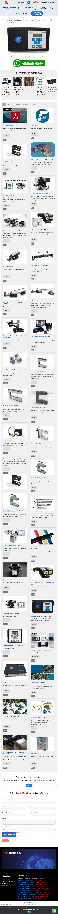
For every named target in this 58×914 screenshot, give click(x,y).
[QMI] (18, 13)
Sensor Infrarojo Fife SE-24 (38, 407)
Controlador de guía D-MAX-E (11, 613)
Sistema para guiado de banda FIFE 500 (14, 579)
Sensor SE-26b (7, 440)
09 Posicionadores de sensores (39, 265)
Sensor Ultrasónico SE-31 (38, 443)
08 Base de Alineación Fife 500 (11, 231)
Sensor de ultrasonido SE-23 (11, 405)
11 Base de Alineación (37, 301)
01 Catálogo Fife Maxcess (10, 125)
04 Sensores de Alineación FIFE (11, 161)
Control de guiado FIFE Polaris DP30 (41, 616)
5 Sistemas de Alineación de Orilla (40, 193)
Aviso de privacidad (29, 902)
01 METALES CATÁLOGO (38, 682)
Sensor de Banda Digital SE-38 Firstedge (14, 459)
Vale (29, 911)
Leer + (6, 135)
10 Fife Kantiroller (8, 266)
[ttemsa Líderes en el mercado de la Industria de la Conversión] (6, 2)
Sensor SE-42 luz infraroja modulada (41, 477)
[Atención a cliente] (37, 13)
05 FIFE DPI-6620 (35, 753)
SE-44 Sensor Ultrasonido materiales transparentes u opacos (13, 511)
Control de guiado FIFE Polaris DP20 (13, 645)
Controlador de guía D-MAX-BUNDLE (41, 650)
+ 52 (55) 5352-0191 (37, 780)
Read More (35, 656)
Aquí (29, 785)
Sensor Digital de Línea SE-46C (11, 545)
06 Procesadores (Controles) (11, 195)
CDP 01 (5, 682)
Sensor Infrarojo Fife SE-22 (38, 372)
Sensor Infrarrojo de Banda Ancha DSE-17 (42, 513)
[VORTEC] (13, 7)
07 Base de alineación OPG (38, 229)
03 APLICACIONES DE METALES (40, 718)
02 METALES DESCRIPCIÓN (11, 716)
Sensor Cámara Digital (9, 369)
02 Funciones (34, 125)
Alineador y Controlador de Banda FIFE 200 (42, 582)
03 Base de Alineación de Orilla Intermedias (42, 160)
